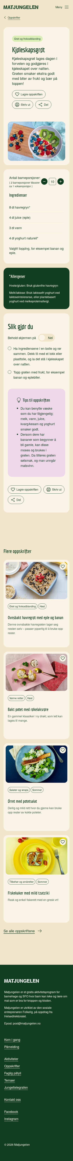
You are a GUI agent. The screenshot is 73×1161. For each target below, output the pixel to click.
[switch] (46, 338)
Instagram (11, 1118)
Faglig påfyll (12, 1073)
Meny (58, 7)
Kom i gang (12, 1039)
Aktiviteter (11, 1058)
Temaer (9, 1080)
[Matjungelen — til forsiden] (21, 7)
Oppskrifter (12, 1065)
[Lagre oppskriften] (63, 566)
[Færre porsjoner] (44, 181)
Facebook (11, 1111)
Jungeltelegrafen (16, 1087)
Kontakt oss (12, 1099)
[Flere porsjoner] (60, 181)
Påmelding (11, 1046)
